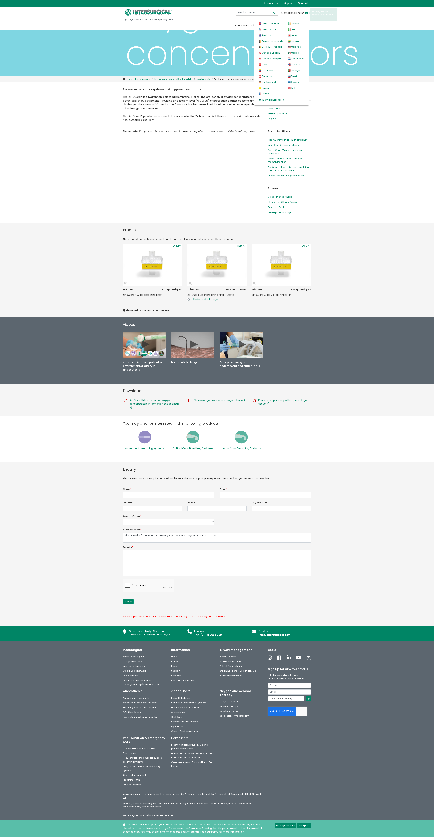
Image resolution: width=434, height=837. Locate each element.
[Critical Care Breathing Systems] (192, 437)
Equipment (177, 726)
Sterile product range (279, 212)
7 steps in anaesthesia (280, 196)
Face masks (129, 753)
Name (127, 489)
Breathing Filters (131, 780)
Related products (277, 113)
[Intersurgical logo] (148, 12)
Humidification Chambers (185, 707)
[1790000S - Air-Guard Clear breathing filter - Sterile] (217, 265)
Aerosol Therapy (229, 706)
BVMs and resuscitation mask (139, 748)
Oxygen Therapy (229, 701)
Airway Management (134, 775)
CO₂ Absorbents (132, 712)
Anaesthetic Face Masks (136, 698)
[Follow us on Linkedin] (289, 657)
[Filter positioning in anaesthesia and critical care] (241, 345)
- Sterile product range (204, 299)
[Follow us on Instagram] (270, 657)
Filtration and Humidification (283, 202)
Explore (175, 666)
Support (289, 3)
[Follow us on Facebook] (279, 657)
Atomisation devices (231, 675)
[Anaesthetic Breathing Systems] (144, 437)
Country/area (132, 516)
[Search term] (272, 12)
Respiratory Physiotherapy (234, 715)
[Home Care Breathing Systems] (241, 437)
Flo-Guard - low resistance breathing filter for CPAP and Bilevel (288, 169)
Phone (191, 502)
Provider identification (183, 680)
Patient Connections (231, 666)
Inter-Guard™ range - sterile (283, 145)
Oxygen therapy (132, 784)
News (174, 656)
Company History (132, 661)
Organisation (260, 502)
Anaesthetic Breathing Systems (144, 448)
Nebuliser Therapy (230, 711)
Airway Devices (228, 656)
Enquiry (272, 118)
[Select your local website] (306, 13)
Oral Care (176, 717)
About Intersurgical (246, 25)
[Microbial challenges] (192, 345)
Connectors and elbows (184, 721)
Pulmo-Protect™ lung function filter (286, 175)
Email (223, 489)
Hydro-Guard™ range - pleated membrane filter (285, 160)
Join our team (272, 3)
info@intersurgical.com (275, 635)
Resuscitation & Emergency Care (141, 717)
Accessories (178, 712)
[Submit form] (308, 698)
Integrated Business (134, 666)
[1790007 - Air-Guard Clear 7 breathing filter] (281, 265)
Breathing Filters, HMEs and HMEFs (238, 670)
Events (174, 661)
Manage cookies (285, 825)
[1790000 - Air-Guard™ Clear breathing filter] (152, 265)
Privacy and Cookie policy (162, 815)
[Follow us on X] (309, 657)
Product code (132, 529)
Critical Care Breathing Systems (193, 448)
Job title (128, 502)
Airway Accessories (230, 661)
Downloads (274, 108)
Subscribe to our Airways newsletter (286, 678)
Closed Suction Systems (184, 731)
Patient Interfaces (181, 698)
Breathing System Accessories (139, 707)
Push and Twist (276, 207)
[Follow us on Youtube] (298, 657)
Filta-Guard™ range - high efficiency (287, 139)
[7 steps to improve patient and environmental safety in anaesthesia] (144, 345)
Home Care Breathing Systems (241, 448)
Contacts (303, 3)
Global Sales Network (134, 670)
